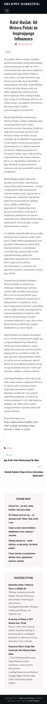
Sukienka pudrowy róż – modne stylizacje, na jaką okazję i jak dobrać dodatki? (22, 544)
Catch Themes (33, 701)
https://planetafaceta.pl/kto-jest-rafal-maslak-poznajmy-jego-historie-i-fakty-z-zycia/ (21, 426)
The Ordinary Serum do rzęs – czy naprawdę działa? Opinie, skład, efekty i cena (23, 518)
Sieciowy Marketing (22, 4)
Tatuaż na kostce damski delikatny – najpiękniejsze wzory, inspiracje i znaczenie (22, 531)
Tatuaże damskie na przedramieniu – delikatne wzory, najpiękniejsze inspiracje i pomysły (22, 557)
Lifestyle (9, 447)
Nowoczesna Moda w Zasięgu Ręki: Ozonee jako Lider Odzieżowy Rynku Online (22, 650)
